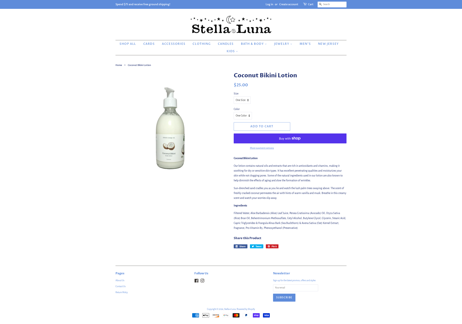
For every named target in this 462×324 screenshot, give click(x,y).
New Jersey (328, 44)
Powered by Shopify (246, 309)
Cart (310, 4)
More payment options (262, 148)
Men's (305, 44)
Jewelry (282, 44)
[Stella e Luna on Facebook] (196, 281)
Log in (269, 4)
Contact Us (121, 286)
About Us (120, 280)
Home (119, 65)
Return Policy (122, 292)
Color (237, 109)
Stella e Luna (230, 309)
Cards (149, 44)
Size (236, 93)
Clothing (202, 44)
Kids (231, 51)
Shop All (127, 44)
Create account (288, 4)
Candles (226, 44)
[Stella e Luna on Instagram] (202, 281)
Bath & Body (253, 44)
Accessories (174, 44)
